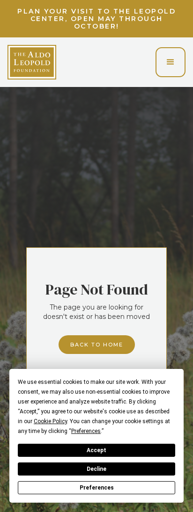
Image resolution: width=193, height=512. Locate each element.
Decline (96, 469)
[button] (171, 62)
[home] (31, 62)
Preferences (97, 487)
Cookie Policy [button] (50, 421)
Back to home (96, 344)
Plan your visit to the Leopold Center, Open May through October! (96, 18)
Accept (96, 450)
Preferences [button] (86, 431)
